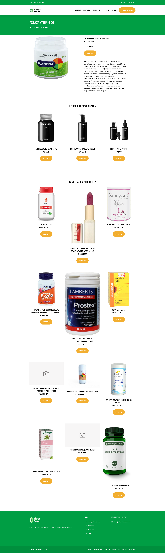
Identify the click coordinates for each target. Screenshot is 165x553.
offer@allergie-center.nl (127, 2)
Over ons (91, 530)
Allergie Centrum (82, 10)
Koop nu (90, 53)
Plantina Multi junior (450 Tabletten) (82, 391)
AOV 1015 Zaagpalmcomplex (119, 485)
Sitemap (132, 549)
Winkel (114, 10)
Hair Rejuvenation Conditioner (82, 149)
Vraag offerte (127, 10)
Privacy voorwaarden (119, 549)
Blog (107, 10)
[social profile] (42, 2)
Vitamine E (45, 27)
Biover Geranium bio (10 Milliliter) (46, 471)
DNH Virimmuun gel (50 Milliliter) (82, 449)
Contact (89, 549)
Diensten (91, 526)
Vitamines (35, 27)
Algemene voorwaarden (102, 549)
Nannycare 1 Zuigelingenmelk (118, 224)
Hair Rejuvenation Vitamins (46, 149)
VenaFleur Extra (118, 310)
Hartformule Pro (46, 224)
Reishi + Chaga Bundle (118, 149)
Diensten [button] (97, 10)
